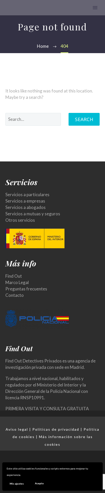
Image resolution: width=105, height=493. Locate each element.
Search (84, 119)
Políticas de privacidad (55, 429)
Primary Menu (95, 7)
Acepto (39, 483)
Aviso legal (17, 429)
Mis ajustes (17, 483)
